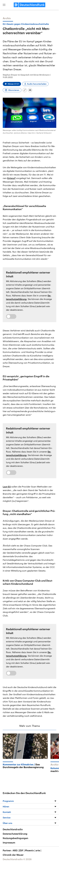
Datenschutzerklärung (15, 833)
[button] (4, 4)
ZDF (21, 850)
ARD (15, 850)
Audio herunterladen (37, 84)
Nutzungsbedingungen (15, 838)
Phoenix (30, 850)
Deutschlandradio (13, 829)
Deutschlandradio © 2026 (17, 859)
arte (38, 850)
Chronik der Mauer (13, 854)
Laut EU (7, 486)
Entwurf (11, 178)
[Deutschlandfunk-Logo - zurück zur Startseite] (29, 4)
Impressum (9, 842)
